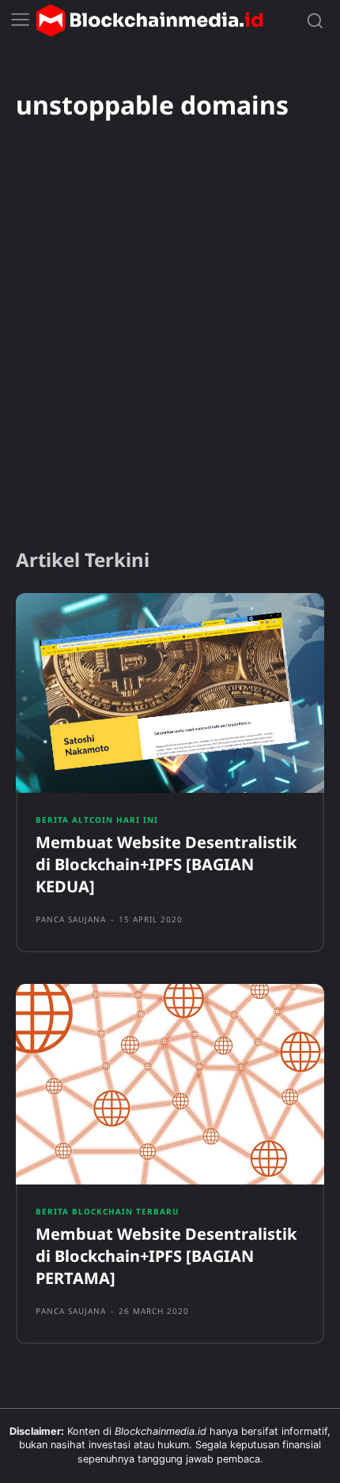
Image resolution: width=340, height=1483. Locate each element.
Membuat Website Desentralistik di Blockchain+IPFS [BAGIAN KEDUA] (166, 864)
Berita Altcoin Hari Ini (97, 820)
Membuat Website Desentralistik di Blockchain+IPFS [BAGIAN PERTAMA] (166, 1256)
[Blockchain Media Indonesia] (149, 20)
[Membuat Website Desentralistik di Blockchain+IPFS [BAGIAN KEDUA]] (170, 693)
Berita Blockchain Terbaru (107, 1211)
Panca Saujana (71, 919)
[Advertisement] (170, 355)
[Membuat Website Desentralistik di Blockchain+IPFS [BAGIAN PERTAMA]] (170, 1084)
